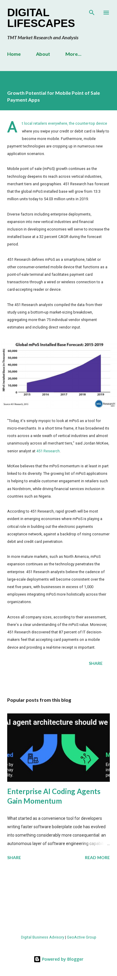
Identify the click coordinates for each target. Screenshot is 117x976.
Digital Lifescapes (41, 17)
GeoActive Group (81, 937)
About (43, 54)
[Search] (91, 10)
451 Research (48, 451)
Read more (97, 857)
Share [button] (96, 663)
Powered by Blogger (62, 959)
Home (14, 54)
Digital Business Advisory (42, 937)
